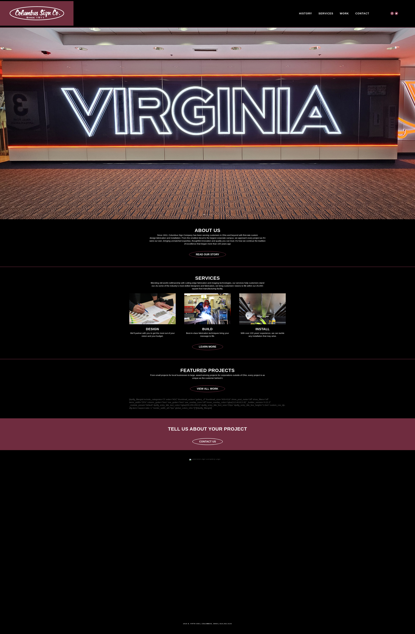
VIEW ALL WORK (207, 388)
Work (344, 13)
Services (325, 13)
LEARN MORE (207, 346)
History (305, 13)
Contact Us (207, 441)
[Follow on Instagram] (392, 13)
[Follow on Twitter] (396, 13)
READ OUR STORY (207, 254)
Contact (362, 13)
